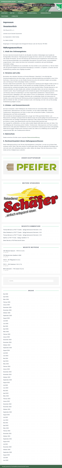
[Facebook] (57, 1)
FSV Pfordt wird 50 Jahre (18, 240)
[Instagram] (60, 1)
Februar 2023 (6, 398)
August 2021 (6, 441)
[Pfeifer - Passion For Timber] (31, 167)
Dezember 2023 (7, 371)
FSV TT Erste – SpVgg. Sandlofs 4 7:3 (19, 237)
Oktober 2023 (6, 377)
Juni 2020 (5, 460)
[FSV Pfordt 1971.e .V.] (31, 10)
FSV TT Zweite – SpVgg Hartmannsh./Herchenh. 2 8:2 (28, 229)
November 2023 (7, 374)
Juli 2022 (5, 417)
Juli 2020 (5, 457)
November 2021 (7, 433)
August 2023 (6, 382)
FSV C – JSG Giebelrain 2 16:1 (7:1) (12, 264)
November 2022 (7, 406)
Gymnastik (15, 16)
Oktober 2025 (6, 312)
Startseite (4, 13)
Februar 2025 (6, 334)
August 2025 (6, 318)
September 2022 (7, 412)
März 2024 (6, 363)
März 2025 (6, 331)
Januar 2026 (6, 304)
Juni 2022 (5, 420)
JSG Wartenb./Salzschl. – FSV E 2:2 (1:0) (13, 250)
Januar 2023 (6, 401)
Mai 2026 (5, 294)
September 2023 (7, 379)
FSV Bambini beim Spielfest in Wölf (12, 255)
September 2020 (7, 452)
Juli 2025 (5, 320)
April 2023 (5, 393)
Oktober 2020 (6, 449)
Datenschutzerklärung (8, 1)
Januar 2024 (6, 369)
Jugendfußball (32, 13)
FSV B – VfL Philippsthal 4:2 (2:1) (11, 259)
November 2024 (7, 342)
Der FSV (12, 13)
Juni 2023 (5, 388)
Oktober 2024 (6, 345)
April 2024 (5, 361)
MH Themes (26, 466)
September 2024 (7, 347)
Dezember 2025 (7, 307)
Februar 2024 (6, 366)
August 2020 (6, 455)
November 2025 (7, 310)
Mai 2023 (5, 390)
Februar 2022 (6, 430)
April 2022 (5, 425)
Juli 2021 (5, 444)
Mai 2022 (5, 422)
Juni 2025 (5, 323)
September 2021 (7, 438)
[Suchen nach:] (31, 281)
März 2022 (6, 428)
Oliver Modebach (7, 232)
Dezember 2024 (7, 339)
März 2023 (6, 396)
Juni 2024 (5, 355)
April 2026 (5, 296)
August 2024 (6, 350)
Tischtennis (4, 16)
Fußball (20, 13)
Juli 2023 (5, 385)
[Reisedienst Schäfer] (31, 202)
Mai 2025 (5, 326)
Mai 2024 (5, 358)
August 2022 (6, 414)
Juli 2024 (5, 353)
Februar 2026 (6, 302)
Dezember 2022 (7, 404)
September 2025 (7, 315)
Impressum (21, 1)
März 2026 (6, 299)
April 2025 (5, 329)
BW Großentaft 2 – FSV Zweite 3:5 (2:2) (13, 268)
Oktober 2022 (6, 409)
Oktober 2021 (6, 436)
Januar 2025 (6, 337)
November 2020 (7, 447)
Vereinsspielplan (46, 13)
